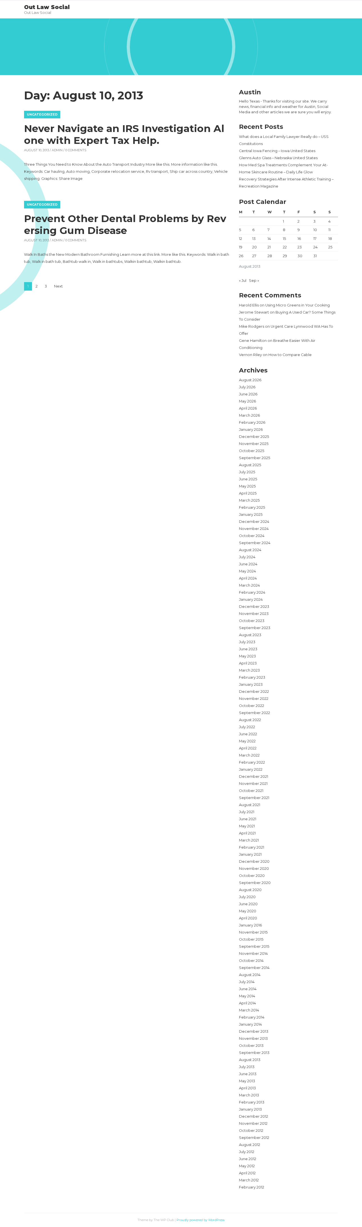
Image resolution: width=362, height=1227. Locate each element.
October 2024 (251, 536)
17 (314, 239)
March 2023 (249, 670)
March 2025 (249, 500)
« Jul (242, 280)
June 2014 (248, 989)
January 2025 (250, 514)
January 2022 (250, 769)
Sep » (254, 280)
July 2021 (246, 812)
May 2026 (247, 401)
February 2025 (252, 507)
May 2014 (247, 996)
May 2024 (247, 571)
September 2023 (254, 628)
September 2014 (254, 968)
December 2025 (254, 436)
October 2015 (251, 939)
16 (299, 239)
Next (58, 286)
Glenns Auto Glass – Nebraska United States (278, 158)
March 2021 (249, 840)
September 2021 (254, 798)
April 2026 (248, 408)
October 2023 (251, 621)
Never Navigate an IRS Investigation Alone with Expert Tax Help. (124, 134)
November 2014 (253, 953)
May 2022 (247, 741)
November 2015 (253, 932)
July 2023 (247, 642)
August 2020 (250, 890)
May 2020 (247, 911)
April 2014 (247, 1003)
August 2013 (249, 1060)
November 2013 (253, 1038)
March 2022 (249, 755)
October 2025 (251, 451)
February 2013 (251, 1102)
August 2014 (249, 975)
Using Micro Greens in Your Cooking (297, 305)
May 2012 (247, 1166)
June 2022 (248, 734)
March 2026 (249, 415)
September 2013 (254, 1053)
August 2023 (250, 635)
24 (315, 247)
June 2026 (248, 394)
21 (269, 247)
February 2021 (251, 847)
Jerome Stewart (254, 312)
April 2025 (248, 493)
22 (285, 247)
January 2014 (250, 1024)
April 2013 (247, 1088)
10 (315, 230)
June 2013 (248, 1074)
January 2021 (250, 854)
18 (330, 239)
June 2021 (247, 819)
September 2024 (254, 543)
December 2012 (253, 1116)
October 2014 (251, 960)
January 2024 (251, 599)
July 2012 (246, 1152)
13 (254, 239)
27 (254, 256)
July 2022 (247, 727)
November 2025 (253, 444)
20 (254, 247)
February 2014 (251, 1017)
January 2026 (251, 429)
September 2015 (254, 946)
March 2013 (249, 1095)
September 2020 (255, 883)
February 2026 (252, 422)
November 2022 (253, 698)
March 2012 (249, 1180)
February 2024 (252, 592)
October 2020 (252, 876)
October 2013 (251, 1045)
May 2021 (247, 826)
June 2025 (248, 479)
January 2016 (250, 925)
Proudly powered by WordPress (200, 1220)
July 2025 (247, 472)
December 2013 (253, 1031)
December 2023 (254, 606)
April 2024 (248, 578)
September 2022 (254, 713)
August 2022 (250, 720)
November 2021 (253, 783)
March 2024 (249, 585)
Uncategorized (42, 114)
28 (270, 256)
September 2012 (254, 1138)
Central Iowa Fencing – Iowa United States (277, 151)
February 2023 (252, 677)
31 (315, 256)
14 (269, 239)
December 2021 (253, 776)
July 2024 (247, 557)
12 (240, 239)
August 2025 (250, 465)
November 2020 (254, 868)
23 (300, 247)
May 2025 (247, 486)
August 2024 (250, 550)
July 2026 (247, 387)
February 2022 (252, 762)
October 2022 (251, 706)
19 (240, 247)
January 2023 (251, 684)
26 (241, 256)
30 (300, 256)
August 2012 (249, 1145)
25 (330, 247)
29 (285, 256)
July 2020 (247, 897)
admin (57, 150)
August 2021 (249, 805)
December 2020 (254, 861)
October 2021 (251, 791)
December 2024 (254, 521)
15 (284, 239)
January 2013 (250, 1109)
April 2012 (247, 1173)
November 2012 (253, 1123)
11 (329, 230)
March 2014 (249, 1010)
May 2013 (247, 1081)
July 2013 (247, 1067)
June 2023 (248, 649)
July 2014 (247, 982)
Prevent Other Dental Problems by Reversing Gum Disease (125, 224)
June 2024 (248, 564)
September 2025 (254, 458)
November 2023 (254, 614)
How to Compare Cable (290, 355)
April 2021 (247, 833)
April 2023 (248, 663)
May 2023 (247, 656)
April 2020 (248, 918)
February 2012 (251, 1187)
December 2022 (254, 691)
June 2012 (247, 1159)
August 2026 (250, 380)
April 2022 (248, 748)
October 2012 (251, 1130)
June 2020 (248, 904)
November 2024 (254, 529)
